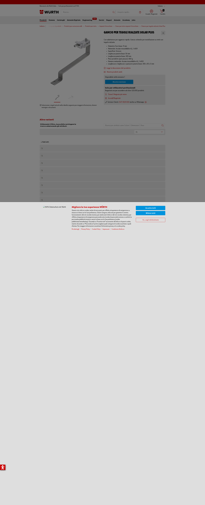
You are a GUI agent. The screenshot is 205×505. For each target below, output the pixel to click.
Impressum (106, 229)
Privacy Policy (85, 229)
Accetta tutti (150, 208)
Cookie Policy (96, 229)
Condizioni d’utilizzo (118, 229)
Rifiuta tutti (150, 213)
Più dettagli (75, 229)
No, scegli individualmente (150, 220)
